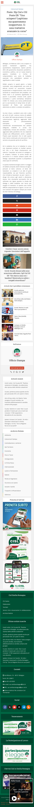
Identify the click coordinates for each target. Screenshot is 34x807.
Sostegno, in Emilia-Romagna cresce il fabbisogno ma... (20, 326)
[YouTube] (14, 707)
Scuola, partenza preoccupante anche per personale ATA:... (21, 291)
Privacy (8, 804)
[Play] (5, 788)
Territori (5, 607)
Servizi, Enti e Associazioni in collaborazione (17, 610)
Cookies (3, 804)
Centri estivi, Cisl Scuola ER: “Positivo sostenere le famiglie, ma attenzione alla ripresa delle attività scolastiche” (16, 385)
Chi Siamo (6, 601)
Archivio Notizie (8, 613)
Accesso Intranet (5, 802)
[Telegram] (24, 707)
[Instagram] (19, 707)
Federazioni (6, 604)
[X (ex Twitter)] (10, 707)
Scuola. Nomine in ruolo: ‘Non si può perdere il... (21, 308)
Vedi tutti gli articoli (17, 368)
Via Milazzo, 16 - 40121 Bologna (14, 675)
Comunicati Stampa (17, 9)
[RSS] (28, 707)
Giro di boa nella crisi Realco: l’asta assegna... (22, 299)
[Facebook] (5, 707)
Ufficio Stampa (23, 34)
